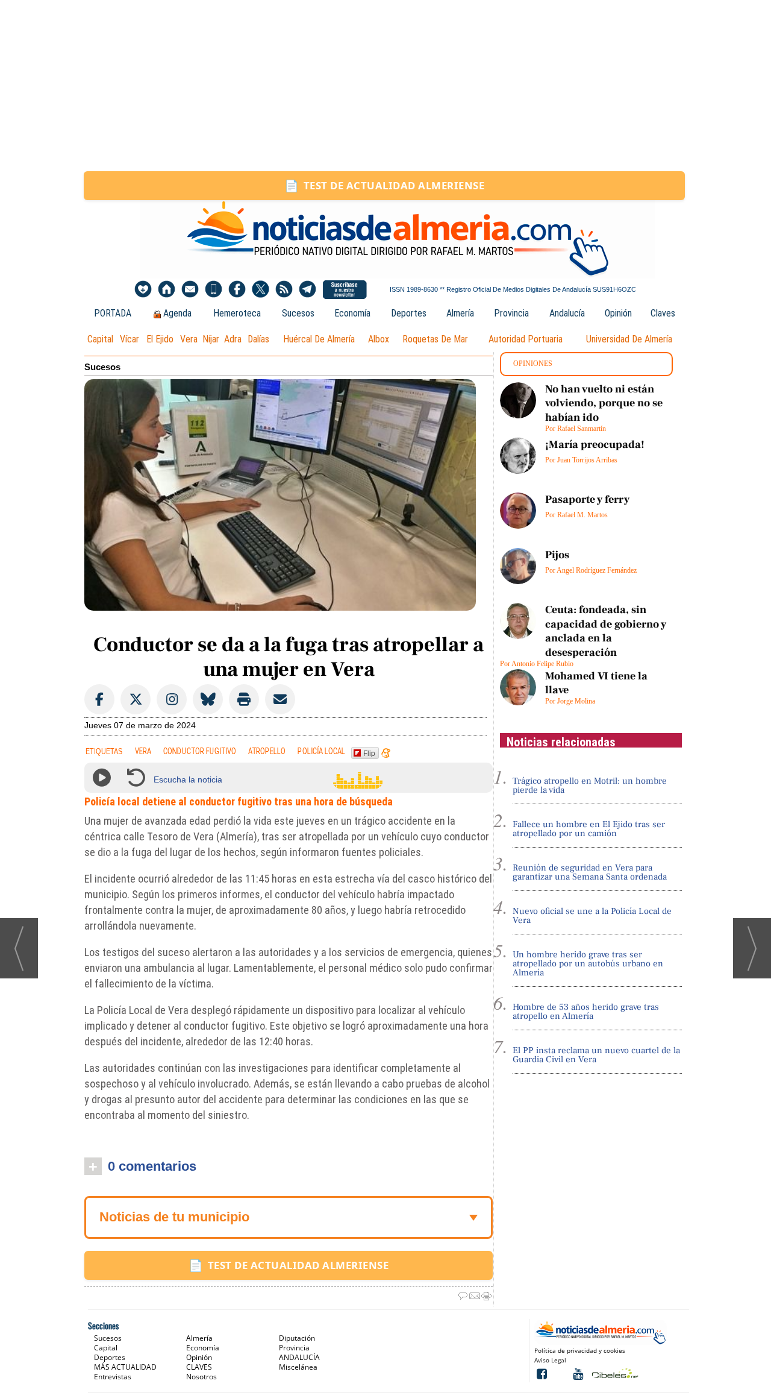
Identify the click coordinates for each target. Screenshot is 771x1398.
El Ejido (159, 339)
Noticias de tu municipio (174, 1216)
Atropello (267, 751)
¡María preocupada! (595, 445)
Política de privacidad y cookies (579, 1350)
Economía (352, 313)
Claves (663, 313)
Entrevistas (112, 1376)
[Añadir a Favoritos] (143, 290)
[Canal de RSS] (284, 290)
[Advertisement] (385, 85)
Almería (460, 313)
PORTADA (112, 313)
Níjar (210, 339)
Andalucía (567, 313)
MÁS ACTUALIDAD (125, 1367)
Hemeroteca (237, 313)
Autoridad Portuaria (526, 339)
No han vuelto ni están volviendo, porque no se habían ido (604, 403)
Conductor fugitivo (199, 751)
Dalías (258, 339)
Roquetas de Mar (435, 339)
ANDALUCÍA (299, 1357)
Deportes (408, 313)
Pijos (557, 555)
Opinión (618, 313)
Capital (100, 339)
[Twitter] (260, 290)
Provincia (511, 313)
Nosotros (201, 1376)
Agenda (177, 313)
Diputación (297, 1338)
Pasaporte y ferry (587, 499)
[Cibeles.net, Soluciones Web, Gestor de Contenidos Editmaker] (614, 1373)
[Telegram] (307, 290)
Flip (369, 753)
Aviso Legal (550, 1360)
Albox (378, 339)
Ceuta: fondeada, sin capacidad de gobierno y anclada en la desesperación (605, 631)
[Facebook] (237, 290)
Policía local (321, 751)
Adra (233, 339)
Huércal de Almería (319, 339)
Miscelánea (298, 1367)
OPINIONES (532, 363)
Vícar (129, 339)
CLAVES (199, 1367)
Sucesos (298, 313)
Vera (189, 339)
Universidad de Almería (629, 339)
